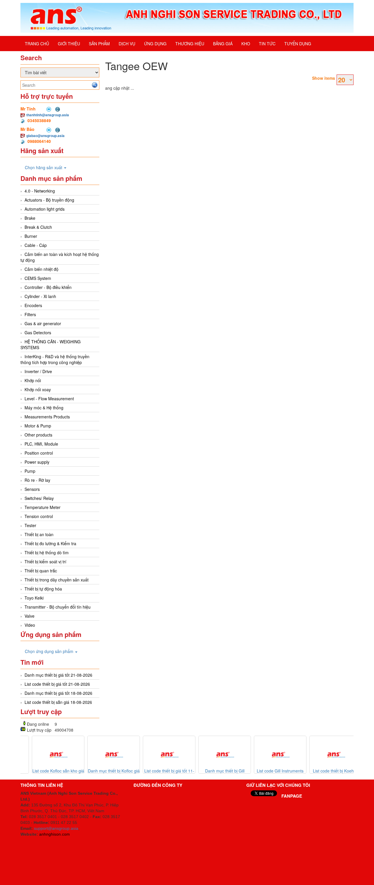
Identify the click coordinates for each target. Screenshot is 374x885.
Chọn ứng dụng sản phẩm (50, 651)
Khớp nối (33, 380)
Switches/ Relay (39, 498)
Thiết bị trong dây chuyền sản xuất (57, 580)
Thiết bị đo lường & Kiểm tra (50, 543)
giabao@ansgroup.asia (45, 135)
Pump (30, 471)
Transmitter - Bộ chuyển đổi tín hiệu (58, 607)
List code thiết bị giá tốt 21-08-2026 (57, 684)
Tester (30, 525)
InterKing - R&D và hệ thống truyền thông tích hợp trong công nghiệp (54, 359)
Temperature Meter (42, 507)
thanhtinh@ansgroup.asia (47, 114)
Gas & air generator (43, 323)
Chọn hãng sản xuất (44, 167)
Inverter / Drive (38, 371)
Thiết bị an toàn (39, 534)
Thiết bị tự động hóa (43, 589)
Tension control (39, 516)
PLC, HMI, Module (41, 444)
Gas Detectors (38, 332)
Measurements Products (47, 417)
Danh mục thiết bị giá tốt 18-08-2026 (58, 693)
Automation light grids (45, 209)
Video (30, 625)
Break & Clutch (38, 227)
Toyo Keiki (34, 598)
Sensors (32, 489)
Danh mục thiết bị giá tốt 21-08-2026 (58, 675)
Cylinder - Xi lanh (40, 296)
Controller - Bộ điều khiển (48, 287)
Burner (31, 236)
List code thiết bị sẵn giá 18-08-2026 (58, 702)
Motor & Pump (38, 426)
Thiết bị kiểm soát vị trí (45, 561)
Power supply (37, 462)
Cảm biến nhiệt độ (41, 269)
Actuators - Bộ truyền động (49, 200)
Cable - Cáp (36, 245)
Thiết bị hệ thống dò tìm (47, 552)
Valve (29, 616)
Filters (30, 314)
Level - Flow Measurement (49, 398)
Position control (39, 453)
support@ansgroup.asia (56, 828)
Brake (30, 218)
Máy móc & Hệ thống (44, 408)
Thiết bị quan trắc (41, 571)
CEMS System (38, 278)
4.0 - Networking (40, 191)
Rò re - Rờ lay (37, 480)
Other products (38, 435)
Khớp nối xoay (38, 389)
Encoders (33, 305)
